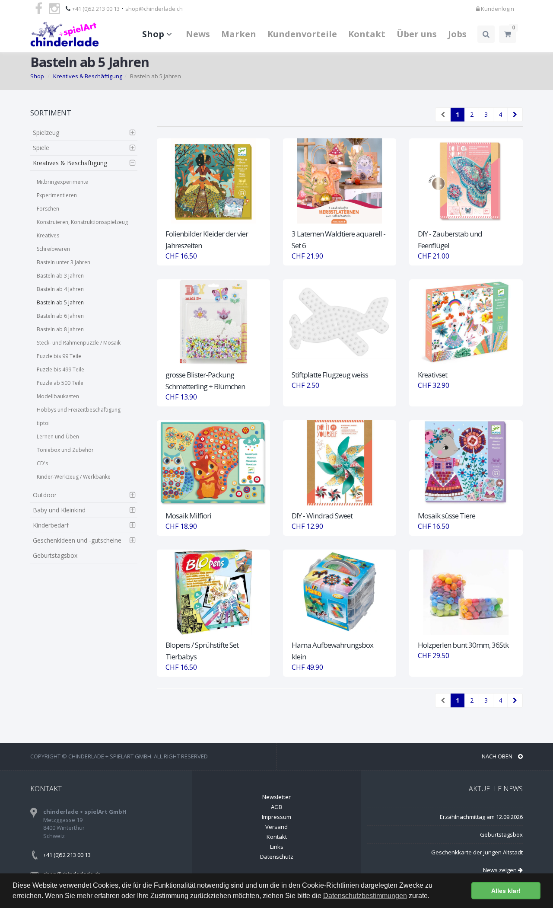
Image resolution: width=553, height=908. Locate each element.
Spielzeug (46, 132)
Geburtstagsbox (55, 555)
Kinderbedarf (51, 525)
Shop (154, 34)
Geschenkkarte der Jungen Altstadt (477, 852)
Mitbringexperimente (62, 181)
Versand (276, 827)
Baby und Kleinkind (59, 510)
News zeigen (500, 870)
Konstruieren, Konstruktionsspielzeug (82, 222)
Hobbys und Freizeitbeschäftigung (79, 409)
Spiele (41, 148)
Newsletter (276, 797)
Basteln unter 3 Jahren (63, 262)
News (198, 34)
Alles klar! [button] (506, 890)
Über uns (417, 34)
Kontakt (366, 34)
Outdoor (45, 495)
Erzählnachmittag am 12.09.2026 (481, 817)
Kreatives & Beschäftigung (87, 76)
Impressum (276, 817)
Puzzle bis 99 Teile (59, 356)
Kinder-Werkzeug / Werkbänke (74, 476)
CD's (42, 463)
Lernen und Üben (58, 436)
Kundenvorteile (302, 34)
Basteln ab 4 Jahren (60, 289)
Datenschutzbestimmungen (365, 895)
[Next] (515, 114)
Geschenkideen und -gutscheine (77, 540)
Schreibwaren (53, 249)
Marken (238, 34)
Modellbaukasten (58, 396)
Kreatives (48, 235)
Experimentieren (57, 195)
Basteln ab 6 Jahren (60, 316)
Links (276, 846)
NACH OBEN (498, 756)
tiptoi (43, 423)
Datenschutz (276, 856)
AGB (276, 807)
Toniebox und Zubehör (65, 450)
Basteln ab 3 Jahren (60, 275)
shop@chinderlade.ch (154, 9)
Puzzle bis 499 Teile (60, 369)
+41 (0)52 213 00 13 (96, 9)
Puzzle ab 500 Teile (60, 383)
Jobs (457, 34)
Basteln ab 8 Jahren (60, 329)
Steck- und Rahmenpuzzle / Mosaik (79, 342)
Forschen (48, 208)
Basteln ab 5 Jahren (60, 302)
